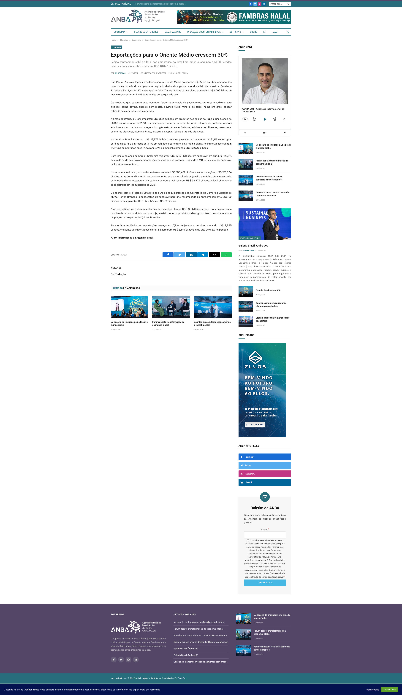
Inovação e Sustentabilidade (204, 32)
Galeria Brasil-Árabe (249, 238)
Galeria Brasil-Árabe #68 (268, 290)
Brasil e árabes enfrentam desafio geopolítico (273, 319)
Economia (119, 32)
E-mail (265, 529)
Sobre (253, 32)
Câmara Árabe (173, 32)
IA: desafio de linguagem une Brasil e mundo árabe (129, 323)
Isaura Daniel (248, 250)
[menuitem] (264, 32)
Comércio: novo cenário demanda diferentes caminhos (272, 194)
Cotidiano (235, 32)
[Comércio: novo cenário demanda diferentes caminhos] (246, 196)
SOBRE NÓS (117, 614)
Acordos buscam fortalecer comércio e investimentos (162, 4)
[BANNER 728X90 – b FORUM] (234, 23)
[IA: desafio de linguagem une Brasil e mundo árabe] (129, 307)
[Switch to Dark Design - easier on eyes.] (287, 32)
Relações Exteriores (146, 32)
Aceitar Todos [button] (389, 689)
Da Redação (120, 73)
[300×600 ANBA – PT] (279, 390)
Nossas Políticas (118, 678)
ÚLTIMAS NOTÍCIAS (121, 4)
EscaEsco (182, 678)
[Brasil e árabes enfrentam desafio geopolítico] (246, 321)
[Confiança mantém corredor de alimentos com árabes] (246, 306)
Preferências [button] (372, 689)
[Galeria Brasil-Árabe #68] (246, 291)
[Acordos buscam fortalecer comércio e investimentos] (213, 307)
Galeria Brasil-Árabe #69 (253, 245)
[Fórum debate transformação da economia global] (171, 307)
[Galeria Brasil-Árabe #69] (265, 224)
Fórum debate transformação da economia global (168, 323)
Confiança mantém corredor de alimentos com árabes (271, 304)
